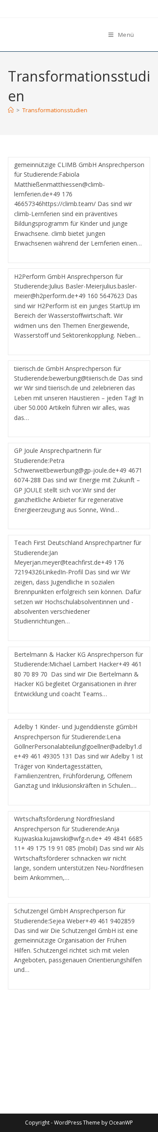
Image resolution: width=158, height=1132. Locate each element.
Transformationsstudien (54, 110)
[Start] (11, 110)
